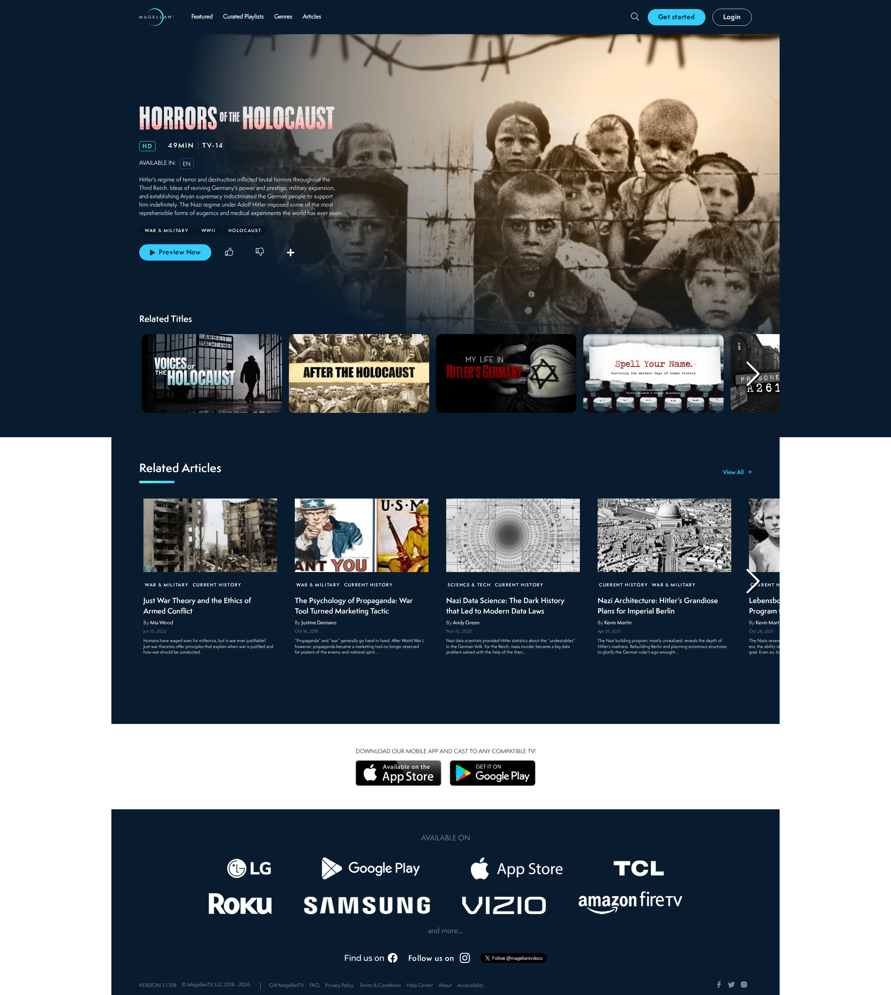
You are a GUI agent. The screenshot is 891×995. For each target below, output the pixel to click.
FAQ (314, 985)
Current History (217, 585)
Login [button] (732, 17)
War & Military (167, 585)
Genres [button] (283, 17)
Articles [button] (312, 17)
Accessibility (470, 985)
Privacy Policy (339, 985)
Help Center (420, 985)
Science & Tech (469, 585)
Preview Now (180, 252)
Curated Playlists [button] (243, 17)
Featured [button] (202, 17)
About (445, 985)
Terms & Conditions (380, 985)
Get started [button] (676, 17)
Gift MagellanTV (286, 985)
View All (733, 473)
